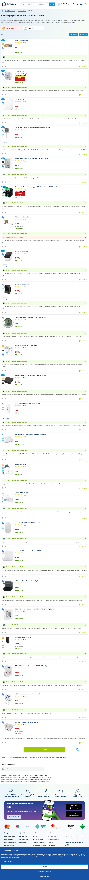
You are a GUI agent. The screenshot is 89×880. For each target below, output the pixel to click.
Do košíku (84, 66)
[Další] (78, 749)
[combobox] (35, 4)
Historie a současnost (39, 845)
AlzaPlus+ (51, 842)
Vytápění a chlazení (33, 11)
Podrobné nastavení (44, 872)
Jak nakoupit (22, 842)
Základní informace (38, 842)
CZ (68, 845)
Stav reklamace (23, 839)
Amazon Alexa (22, 11)
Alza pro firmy (52, 836)
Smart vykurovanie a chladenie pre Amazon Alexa (35, 775)
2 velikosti (6, 418)
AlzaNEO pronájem (53, 839)
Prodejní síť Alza (9, 845)
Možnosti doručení (9, 836)
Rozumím (44, 867)
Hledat (52, 4)
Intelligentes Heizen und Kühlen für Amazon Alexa (40, 777)
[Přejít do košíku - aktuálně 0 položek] (86, 4)
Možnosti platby (8, 839)
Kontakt (35, 836)
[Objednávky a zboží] (74, 4)
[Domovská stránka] (2, 11)
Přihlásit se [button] (63, 5)
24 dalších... (44, 749)
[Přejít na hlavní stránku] (9, 4)
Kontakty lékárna (38, 839)
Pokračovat (72, 22)
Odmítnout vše (44, 876)
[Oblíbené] (77, 4)
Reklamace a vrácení (10, 842)
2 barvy (5, 142)
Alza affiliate (51, 845)
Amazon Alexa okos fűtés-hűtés (41, 781)
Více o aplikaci (13, 816)
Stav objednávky (23, 836)
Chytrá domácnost (10, 11)
